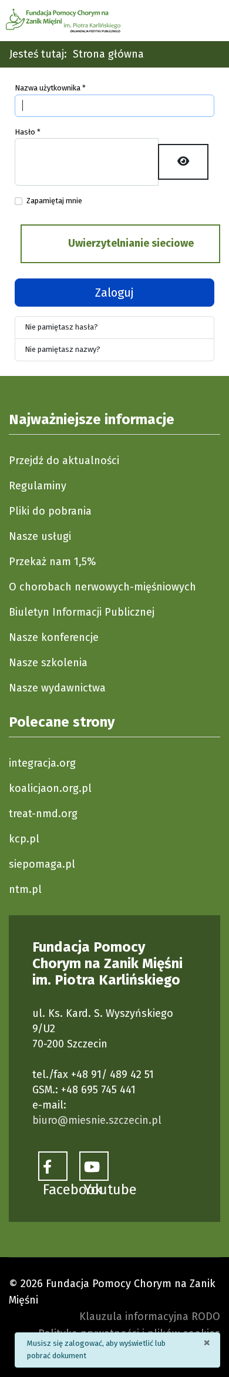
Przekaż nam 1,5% (52, 561)
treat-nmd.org (43, 813)
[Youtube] (94, 1166)
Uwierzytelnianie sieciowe (130, 243)
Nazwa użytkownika (50, 87)
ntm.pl (25, 889)
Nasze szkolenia (48, 662)
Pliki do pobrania (50, 511)
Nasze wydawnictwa (57, 687)
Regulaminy (37, 485)
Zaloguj (114, 293)
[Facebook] (53, 1166)
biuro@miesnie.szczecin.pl (96, 1120)
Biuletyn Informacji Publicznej (81, 612)
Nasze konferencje (54, 637)
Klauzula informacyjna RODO (149, 1316)
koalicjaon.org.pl (50, 788)
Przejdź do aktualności (64, 460)
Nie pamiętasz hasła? (61, 327)
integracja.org (42, 763)
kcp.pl (24, 838)
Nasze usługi (40, 536)
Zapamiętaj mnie (54, 200)
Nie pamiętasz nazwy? (62, 349)
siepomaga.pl (42, 864)
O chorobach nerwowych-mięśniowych (102, 586)
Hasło (28, 131)
